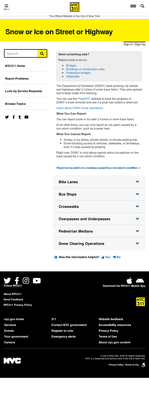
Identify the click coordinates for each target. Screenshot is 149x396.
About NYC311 (13, 294)
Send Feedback (13, 299)
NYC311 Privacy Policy (18, 305)
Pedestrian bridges (78, 73)
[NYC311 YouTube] (36, 281)
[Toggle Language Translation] (133, 6)
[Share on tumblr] (19, 116)
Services (10, 325)
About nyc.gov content (114, 342)
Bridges (71, 65)
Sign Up (140, 44)
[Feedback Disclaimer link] (56, 257)
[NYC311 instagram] (26, 281)
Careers (9, 342)
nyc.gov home (14, 319)
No (118, 257)
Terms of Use (108, 336)
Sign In (128, 44)
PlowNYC (84, 99)
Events (9, 331)
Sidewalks (73, 76)
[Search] (42, 53)
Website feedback (111, 319)
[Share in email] (26, 116)
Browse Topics (15, 104)
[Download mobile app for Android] (139, 282)
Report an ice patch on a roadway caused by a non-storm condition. (97, 168)
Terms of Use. (132, 364)
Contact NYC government (69, 325)
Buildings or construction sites (85, 69)
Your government (16, 336)
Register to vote (62, 331)
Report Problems (17, 78)
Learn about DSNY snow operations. (80, 108)
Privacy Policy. (116, 364)
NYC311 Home (15, 66)
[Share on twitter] (7, 116)
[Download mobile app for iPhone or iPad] (130, 282)
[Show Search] (142, 6)
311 (53, 319)
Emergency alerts (63, 336)
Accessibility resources (115, 325)
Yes (107, 257)
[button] (99, 182)
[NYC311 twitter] (8, 281)
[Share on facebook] (13, 116)
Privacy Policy (108, 331)
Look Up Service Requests (23, 91)
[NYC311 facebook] (17, 281)
